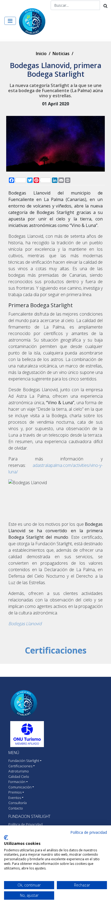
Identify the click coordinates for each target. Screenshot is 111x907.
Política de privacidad (88, 832)
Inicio (41, 53)
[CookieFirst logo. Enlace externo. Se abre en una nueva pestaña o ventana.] (6, 837)
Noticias (61, 53)
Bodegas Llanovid (25, 624)
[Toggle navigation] (10, 21)
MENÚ (13, 752)
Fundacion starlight (29, 816)
